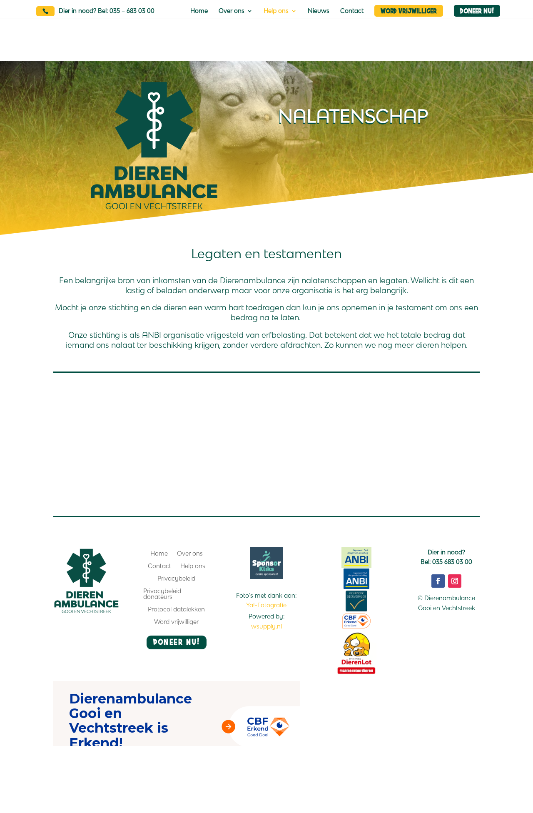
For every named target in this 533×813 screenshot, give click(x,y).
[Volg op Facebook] (438, 581)
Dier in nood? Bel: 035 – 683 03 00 (106, 10)
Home (199, 11)
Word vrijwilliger (176, 622)
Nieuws (318, 11)
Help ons (276, 11)
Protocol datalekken (176, 609)
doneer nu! (176, 641)
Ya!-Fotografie (266, 605)
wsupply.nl (266, 626)
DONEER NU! (476, 10)
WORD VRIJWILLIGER (409, 10)
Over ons (231, 11)
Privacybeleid (176, 579)
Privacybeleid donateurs (162, 594)
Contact (352, 11)
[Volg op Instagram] (454, 581)
